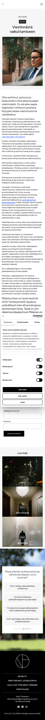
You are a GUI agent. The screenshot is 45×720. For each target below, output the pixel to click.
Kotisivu (7, 421)
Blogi (22, 22)
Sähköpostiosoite (11, 411)
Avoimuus (22, 543)
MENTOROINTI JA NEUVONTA (22, 680)
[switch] (39, 366)
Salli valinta (22, 396)
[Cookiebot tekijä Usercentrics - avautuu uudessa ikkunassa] (32, 316)
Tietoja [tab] (37, 322)
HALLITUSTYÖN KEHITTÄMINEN (22, 685)
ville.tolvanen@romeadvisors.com (22, 699)
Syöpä (22, 482)
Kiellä (22, 402)
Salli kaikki (22, 390)
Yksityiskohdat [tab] (22, 322)
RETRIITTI (22, 676)
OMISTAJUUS (22, 689)
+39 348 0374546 (22, 701)
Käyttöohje (22, 513)
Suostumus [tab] (8, 322)
